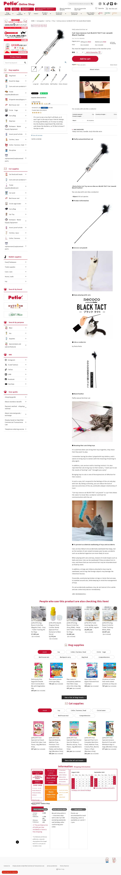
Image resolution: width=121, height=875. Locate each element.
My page (7, 9)
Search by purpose (74, 13)
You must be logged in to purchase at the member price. (91, 49)
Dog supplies (8, 13)
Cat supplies (20, 13)
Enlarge (4, 844)
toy (42, 25)
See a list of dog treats (74, 697)
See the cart (113, 9)
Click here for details (10, 872)
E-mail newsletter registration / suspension (45, 9)
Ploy (53, 21)
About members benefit (65, 9)
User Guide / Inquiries (91, 13)
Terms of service (64, 866)
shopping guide (10, 397)
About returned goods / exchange (13, 414)
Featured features (59, 13)
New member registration (25, 9)
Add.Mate (107, 13)
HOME (33, 21)
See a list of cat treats (74, 760)
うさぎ (29, 13)
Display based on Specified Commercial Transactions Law (14, 422)
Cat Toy (48, 21)
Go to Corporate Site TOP (80, 9)
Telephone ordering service (14, 429)
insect (36, 13)
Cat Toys (37, 25)
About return (113, 65)
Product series (45, 13)
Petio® (101, 13)
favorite (101, 8)
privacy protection (52, 866)
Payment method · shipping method (15, 407)
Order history (15, 9)
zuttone (114, 13)
